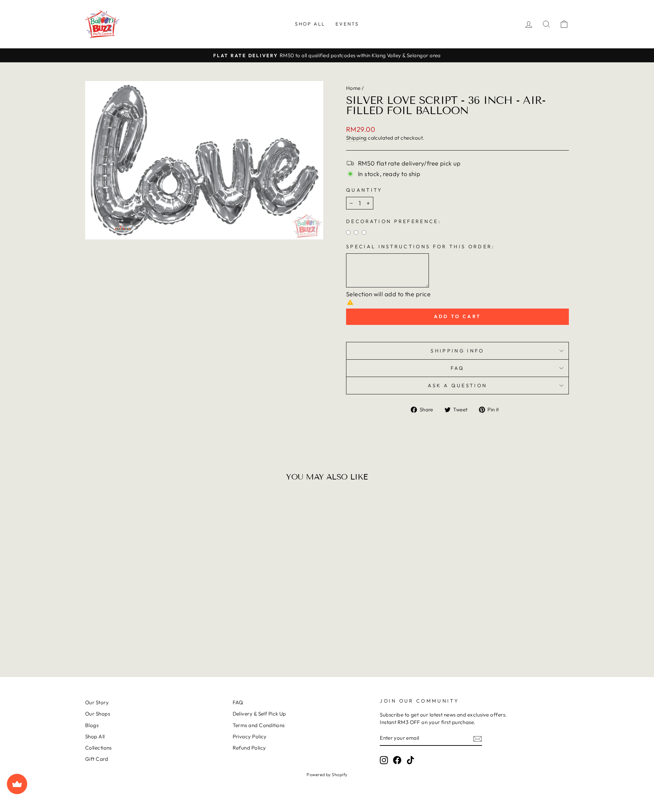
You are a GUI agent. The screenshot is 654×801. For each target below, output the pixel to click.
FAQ (458, 368)
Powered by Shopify (327, 774)
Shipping (356, 138)
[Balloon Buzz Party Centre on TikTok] (410, 760)
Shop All (310, 24)
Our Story (97, 702)
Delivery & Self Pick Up (259, 713)
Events (347, 24)
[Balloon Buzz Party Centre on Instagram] (384, 760)
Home (353, 88)
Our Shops (97, 713)
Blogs (91, 725)
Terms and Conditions (259, 725)
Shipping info (457, 351)
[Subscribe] (477, 738)
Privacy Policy (250, 736)
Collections (98, 747)
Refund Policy (249, 747)
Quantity (364, 190)
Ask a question (457, 385)
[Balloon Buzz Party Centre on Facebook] (397, 760)
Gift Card (96, 759)
